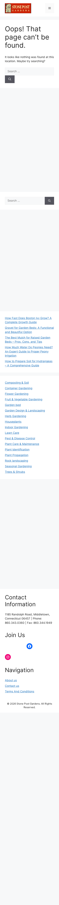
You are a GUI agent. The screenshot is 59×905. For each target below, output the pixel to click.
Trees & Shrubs (15, 471)
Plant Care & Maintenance (22, 444)
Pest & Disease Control (20, 438)
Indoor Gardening (16, 427)
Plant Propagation (16, 455)
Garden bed (13, 405)
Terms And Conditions (19, 691)
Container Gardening (18, 388)
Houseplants (13, 421)
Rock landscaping (16, 460)
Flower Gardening (16, 393)
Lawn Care (12, 432)
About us (11, 680)
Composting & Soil (17, 382)
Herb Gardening (15, 416)
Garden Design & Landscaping (25, 410)
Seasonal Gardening (18, 466)
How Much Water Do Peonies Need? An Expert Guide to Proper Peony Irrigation (29, 351)
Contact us (12, 686)
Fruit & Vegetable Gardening (23, 399)
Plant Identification (17, 449)
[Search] (10, 79)
